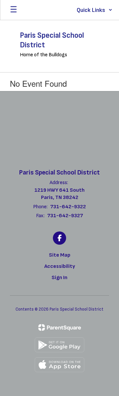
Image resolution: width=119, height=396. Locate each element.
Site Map (59, 255)
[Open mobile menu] (13, 10)
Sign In (59, 277)
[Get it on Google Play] (59, 344)
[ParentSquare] (60, 327)
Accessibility (59, 266)
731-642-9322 (68, 207)
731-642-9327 (65, 216)
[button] (94, 10)
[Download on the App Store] (59, 364)
